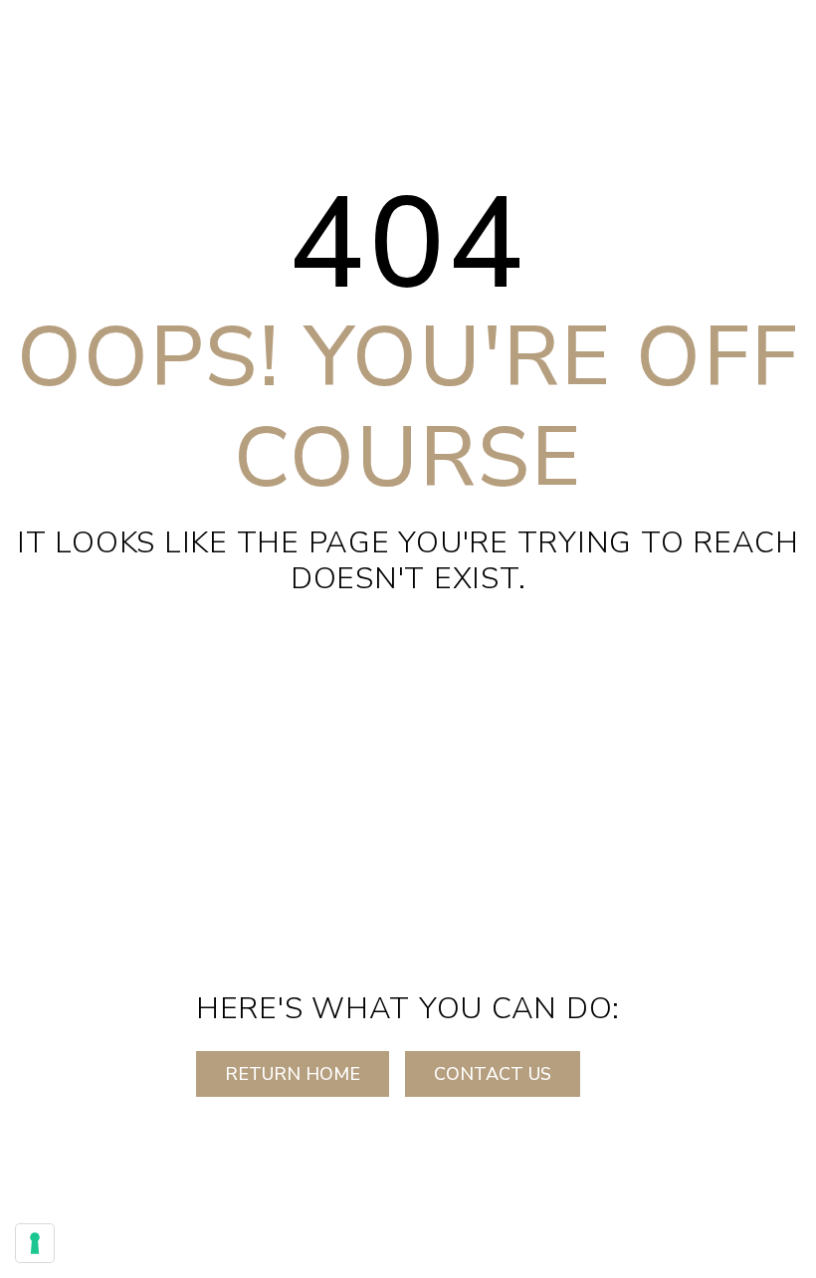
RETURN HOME (292, 1074)
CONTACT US (492, 1074)
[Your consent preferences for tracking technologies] (35, 1243)
